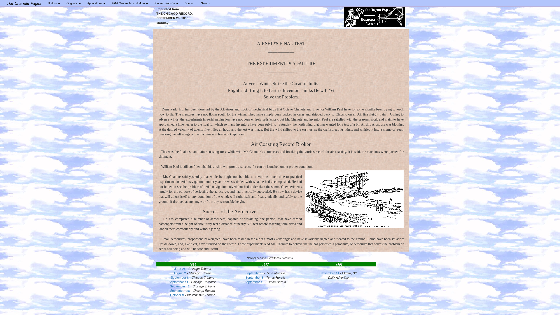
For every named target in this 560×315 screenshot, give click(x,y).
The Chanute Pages (24, 3)
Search (205, 3)
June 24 (180, 268)
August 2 (180, 273)
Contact (189, 3)
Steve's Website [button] (165, 3)
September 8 (180, 277)
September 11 (178, 282)
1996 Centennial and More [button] (129, 3)
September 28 (180, 290)
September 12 (254, 282)
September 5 (254, 273)
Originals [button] (72, 3)
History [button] (53, 3)
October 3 (177, 295)
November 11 (329, 273)
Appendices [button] (95, 3)
